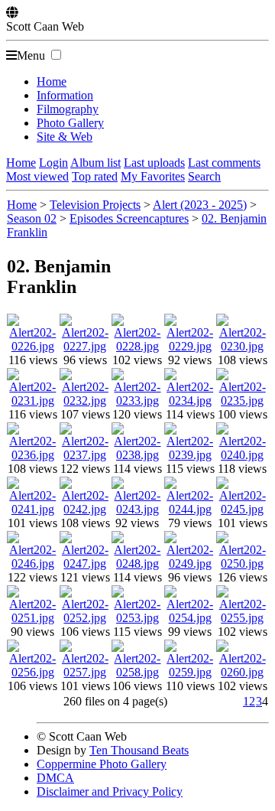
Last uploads (154, 162)
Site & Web (64, 136)
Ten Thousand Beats (139, 750)
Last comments (224, 162)
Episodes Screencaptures (129, 218)
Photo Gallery (70, 122)
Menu (31, 55)
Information (65, 95)
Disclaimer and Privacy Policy (110, 791)
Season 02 (32, 218)
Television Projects (95, 204)
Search (204, 176)
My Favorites (153, 176)
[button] (56, 55)
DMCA (55, 777)
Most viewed (37, 176)
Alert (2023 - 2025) (200, 204)
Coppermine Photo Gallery (102, 763)
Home (51, 81)
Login (53, 162)
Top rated (95, 176)
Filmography (68, 109)
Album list (95, 162)
